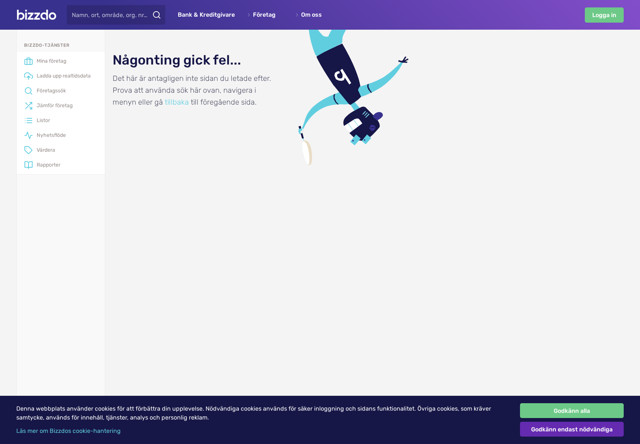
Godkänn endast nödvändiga (572, 429)
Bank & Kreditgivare (206, 14)
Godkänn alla (572, 410)
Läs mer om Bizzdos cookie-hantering (68, 430)
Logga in (604, 15)
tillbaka (177, 102)
